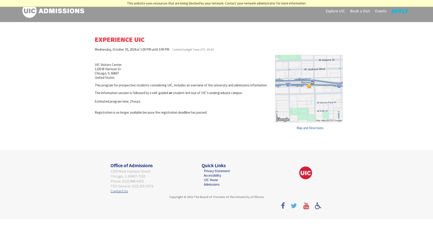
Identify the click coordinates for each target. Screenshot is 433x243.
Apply (400, 11)
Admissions (212, 184)
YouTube (307, 208)
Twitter (295, 208)
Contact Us (119, 191)
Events (381, 11)
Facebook (282, 208)
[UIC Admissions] (53, 10)
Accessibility (212, 175)
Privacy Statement (217, 171)
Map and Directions (310, 128)
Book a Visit (360, 11)
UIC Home (211, 180)
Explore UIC (335, 11)
